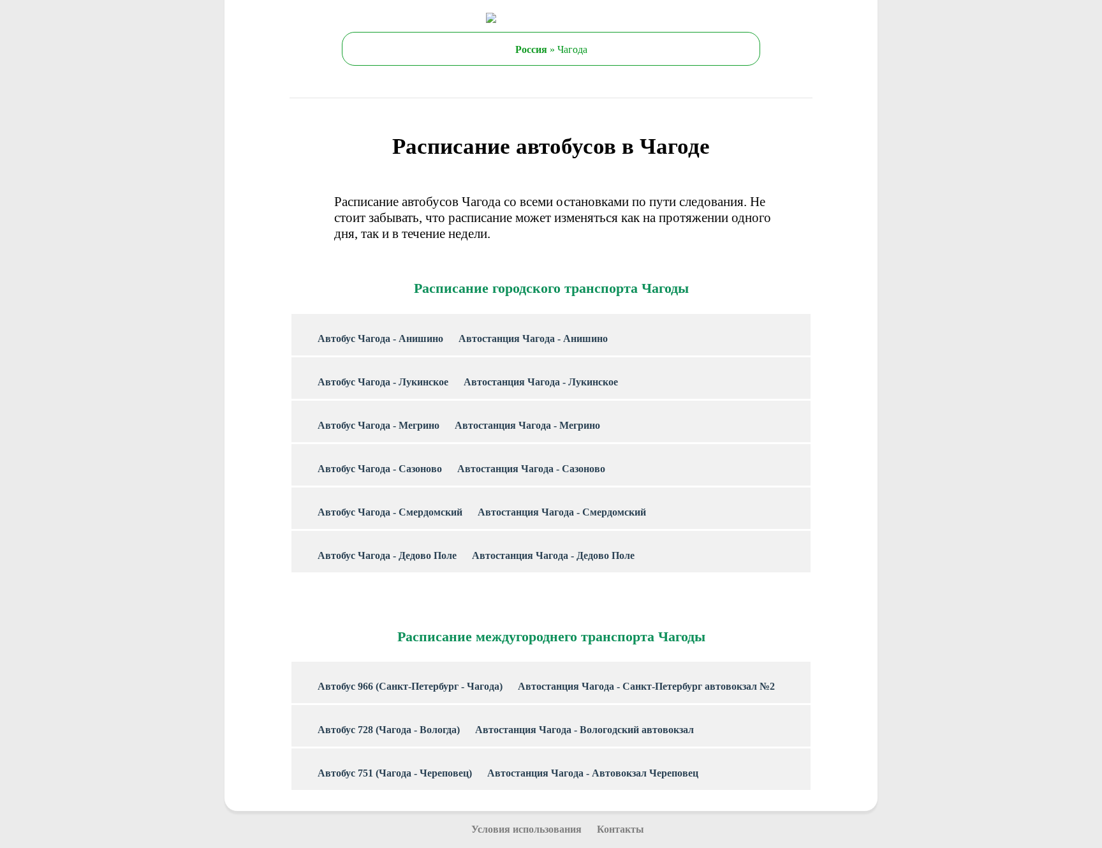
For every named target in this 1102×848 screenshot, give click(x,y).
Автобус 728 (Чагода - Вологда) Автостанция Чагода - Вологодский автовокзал (506, 729)
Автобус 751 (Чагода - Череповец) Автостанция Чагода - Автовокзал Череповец (508, 773)
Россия (531, 49)
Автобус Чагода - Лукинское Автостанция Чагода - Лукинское (468, 381)
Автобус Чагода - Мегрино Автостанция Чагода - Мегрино (459, 425)
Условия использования (526, 829)
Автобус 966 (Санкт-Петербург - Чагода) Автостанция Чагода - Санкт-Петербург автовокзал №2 (546, 686)
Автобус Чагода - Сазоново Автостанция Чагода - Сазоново (461, 468)
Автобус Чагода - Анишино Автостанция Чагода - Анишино (463, 338)
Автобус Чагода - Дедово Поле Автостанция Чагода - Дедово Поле (476, 555)
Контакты (620, 829)
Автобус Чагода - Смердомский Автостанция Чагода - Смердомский (482, 512)
